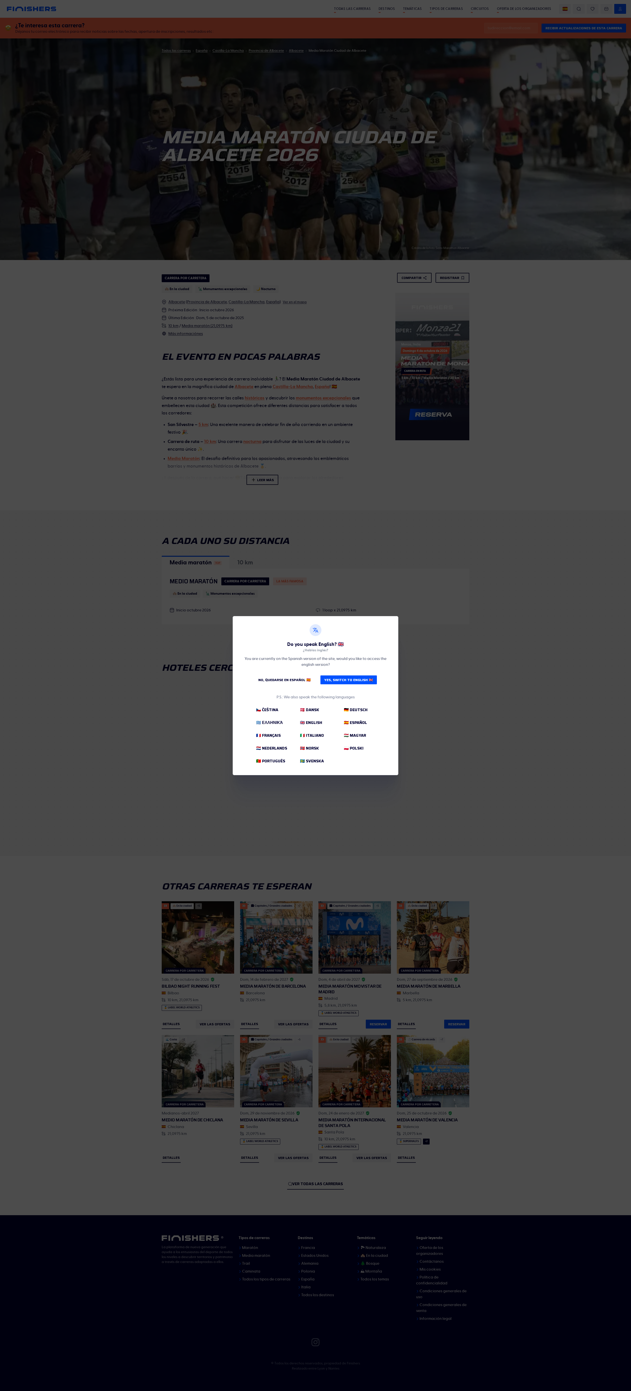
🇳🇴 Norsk (309, 748)
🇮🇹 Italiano (312, 735)
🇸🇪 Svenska (312, 761)
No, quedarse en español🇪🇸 (284, 680)
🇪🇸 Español (355, 723)
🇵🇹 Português (270, 761)
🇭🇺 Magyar (355, 735)
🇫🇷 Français (268, 735)
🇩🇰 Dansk (309, 710)
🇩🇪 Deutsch (356, 710)
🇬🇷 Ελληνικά (269, 723)
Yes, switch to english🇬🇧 (348, 680)
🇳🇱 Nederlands (271, 748)
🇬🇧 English (311, 723)
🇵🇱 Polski (354, 748)
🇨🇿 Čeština (267, 710)
